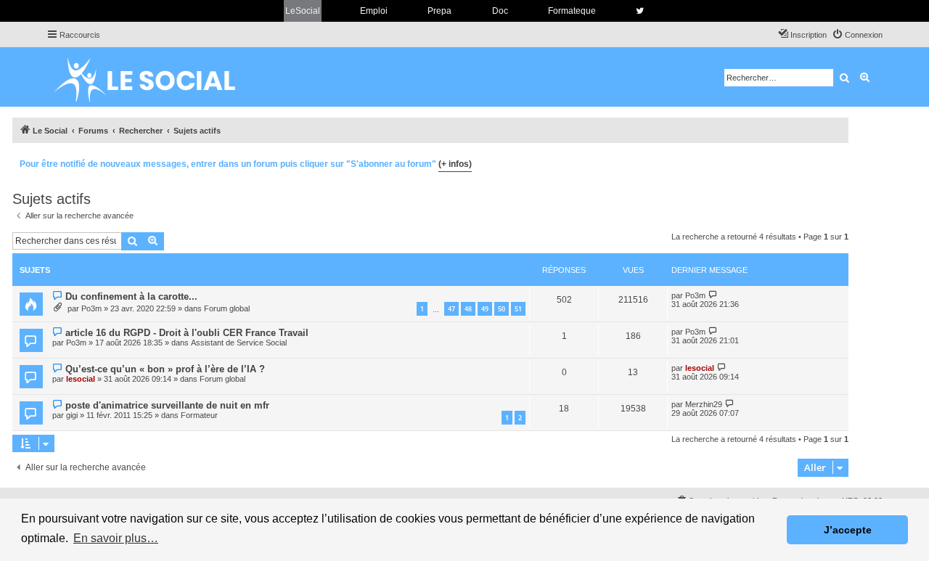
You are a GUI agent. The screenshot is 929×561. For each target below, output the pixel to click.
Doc (500, 11)
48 (468, 309)
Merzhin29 (703, 404)
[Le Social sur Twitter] (639, 11)
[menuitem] (857, 35)
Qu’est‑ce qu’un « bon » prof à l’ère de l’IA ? (165, 369)
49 (484, 309)
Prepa (439, 11)
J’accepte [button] (848, 530)
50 (501, 309)
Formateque (572, 11)
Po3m (91, 308)
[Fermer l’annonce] (836, 161)
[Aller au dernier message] (713, 295)
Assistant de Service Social (239, 342)
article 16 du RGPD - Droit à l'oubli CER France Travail (186, 332)
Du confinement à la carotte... (131, 296)
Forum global (227, 308)
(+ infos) (455, 164)
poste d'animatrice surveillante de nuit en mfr (167, 405)
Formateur (199, 415)
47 (451, 309)
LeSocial (302, 11)
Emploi (374, 11)
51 (518, 309)
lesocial (80, 378)
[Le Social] (156, 77)
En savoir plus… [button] (115, 538)
